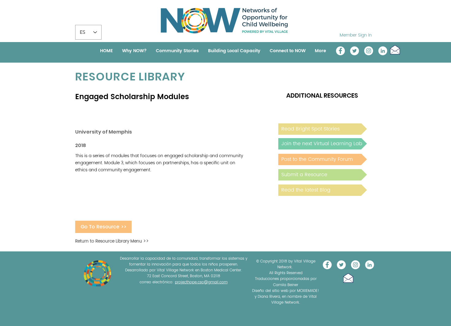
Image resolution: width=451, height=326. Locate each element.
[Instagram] (368, 50)
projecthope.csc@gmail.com (201, 282)
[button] (395, 49)
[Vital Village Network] (340, 50)
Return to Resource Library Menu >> (112, 241)
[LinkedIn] (382, 50)
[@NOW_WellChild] (354, 50)
